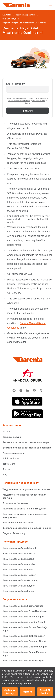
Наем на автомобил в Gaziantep (20, 580)
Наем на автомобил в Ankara (18, 553)
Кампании (6, 15)
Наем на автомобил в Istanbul (19, 548)
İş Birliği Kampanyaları (25, 15)
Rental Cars (8, 463)
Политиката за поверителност (19, 101)
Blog (4, 474)
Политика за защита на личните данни (24, 508)
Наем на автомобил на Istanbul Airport (23, 622)
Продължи (27, 110)
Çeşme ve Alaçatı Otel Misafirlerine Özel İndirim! (24, 23)
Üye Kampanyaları (10, 19)
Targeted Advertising (13, 533)
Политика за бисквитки (15, 503)
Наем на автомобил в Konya (18, 591)
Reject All (27, 691)
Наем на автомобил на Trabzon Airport (23, 636)
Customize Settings (9, 692)
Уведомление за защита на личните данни (26, 489)
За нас (6, 431)
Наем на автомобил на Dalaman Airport (24, 641)
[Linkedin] (27, 390)
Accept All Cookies (45, 692)
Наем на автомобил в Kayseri (18, 585)
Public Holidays (10, 458)
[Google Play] (27, 413)
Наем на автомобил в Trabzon (19, 575)
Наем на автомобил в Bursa (17, 569)
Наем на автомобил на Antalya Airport (23, 616)
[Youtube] (34, 390)
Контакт (6, 469)
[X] (40, 390)
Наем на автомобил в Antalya (18, 564)
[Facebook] (14, 390)
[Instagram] (20, 390)
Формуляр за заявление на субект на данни (27, 528)
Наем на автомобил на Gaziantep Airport (25, 646)
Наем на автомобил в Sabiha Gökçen (23, 606)
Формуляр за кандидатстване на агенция (26, 442)
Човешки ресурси (12, 437)
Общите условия (38, 101)
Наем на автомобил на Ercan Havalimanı (24, 611)
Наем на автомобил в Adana (18, 559)
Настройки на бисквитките (17, 522)
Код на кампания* (15, 83)
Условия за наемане (13, 453)
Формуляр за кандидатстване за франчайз (26, 447)
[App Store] (27, 401)
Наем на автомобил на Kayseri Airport (23, 660)
